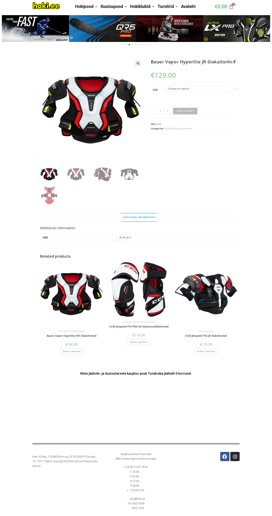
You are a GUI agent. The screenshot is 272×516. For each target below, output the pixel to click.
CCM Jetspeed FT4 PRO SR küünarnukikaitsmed (139, 326)
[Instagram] (235, 456)
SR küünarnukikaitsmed (143, 321)
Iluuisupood (111, 6)
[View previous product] (228, 61)
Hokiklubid (140, 6)
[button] (6, 28)
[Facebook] (224, 456)
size (155, 89)
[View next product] (235, 61)
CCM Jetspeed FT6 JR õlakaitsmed (206, 335)
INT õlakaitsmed (76, 331)
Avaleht (188, 6)
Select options (72, 351)
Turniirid (165, 6)
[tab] (139, 217)
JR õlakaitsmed (172, 128)
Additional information (139, 217)
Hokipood (84, 6)
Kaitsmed (187, 128)
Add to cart (185, 111)
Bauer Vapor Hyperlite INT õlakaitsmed (71, 335)
